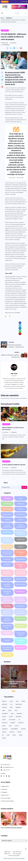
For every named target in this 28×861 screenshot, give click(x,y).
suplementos (5, 728)
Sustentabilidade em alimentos (7, 648)
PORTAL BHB (7, 633)
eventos (10, 710)
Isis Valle (7, 559)
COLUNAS (7, 519)
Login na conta (6, 770)
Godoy (12, 713)
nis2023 (4, 719)
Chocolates (20, 514)
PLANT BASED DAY (7, 626)
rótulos (10, 725)
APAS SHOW (7, 503)
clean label (4, 707)
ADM (21, 498)
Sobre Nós (4, 789)
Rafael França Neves (21, 634)
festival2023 (5, 713)
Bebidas (20, 503)
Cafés (20, 509)
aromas (11, 701)
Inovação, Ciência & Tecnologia (7, 553)
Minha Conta (5, 795)
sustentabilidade (14, 728)
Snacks (7, 640)
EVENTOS (20, 539)
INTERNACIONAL (21, 553)
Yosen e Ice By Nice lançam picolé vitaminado (14, 682)
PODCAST (20, 625)
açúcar (17, 701)
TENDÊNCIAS (9, 18)
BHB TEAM (6, 432)
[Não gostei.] (9, 316)
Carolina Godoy (7, 514)
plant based (20, 722)
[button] (13, 691)
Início (2, 18)
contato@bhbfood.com (8, 767)
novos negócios (12, 719)
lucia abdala (7, 579)
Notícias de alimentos (7, 612)
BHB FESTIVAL (7, 509)
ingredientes (19, 713)
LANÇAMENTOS (21, 565)
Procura (24, 487)
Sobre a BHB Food (17, 851)
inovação (4, 716)
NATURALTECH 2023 (7, 592)
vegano (14, 735)
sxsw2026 (23, 728)
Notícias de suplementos (21, 612)
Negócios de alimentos (7, 599)
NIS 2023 (7, 606)
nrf (19, 719)
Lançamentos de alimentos (7, 572)
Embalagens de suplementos (7, 540)
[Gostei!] (5, 316)
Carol (11, 704)
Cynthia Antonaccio (7, 526)
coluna (11, 707)
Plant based (20, 618)
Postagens (4, 792)
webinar (20, 735)
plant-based (4, 722)
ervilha (3, 710)
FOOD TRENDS (7, 546)
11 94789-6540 (6, 764)
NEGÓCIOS (21, 591)
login (12, 398)
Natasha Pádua (21, 584)
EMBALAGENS (7, 532)
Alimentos (4, 701)
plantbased (12, 722)
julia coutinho (18, 716)
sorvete (16, 725)
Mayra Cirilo (20, 579)
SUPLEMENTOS (21, 641)
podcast (4, 725)
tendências (11, 731)
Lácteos (7, 564)
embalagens (18, 707)
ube (3, 735)
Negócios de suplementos (20, 599)
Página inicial (5, 786)
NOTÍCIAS (20, 606)
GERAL (20, 546)
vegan (8, 735)
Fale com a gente (6, 798)
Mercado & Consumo (7, 585)
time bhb (19, 731)
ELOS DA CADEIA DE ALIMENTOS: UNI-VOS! (13, 464)
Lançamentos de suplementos (21, 572)
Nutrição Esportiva (7, 619)
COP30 (20, 519)
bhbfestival (4, 704)
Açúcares (7, 498)
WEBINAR (7, 654)
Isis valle (11, 716)
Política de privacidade (8, 801)
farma (16, 710)
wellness (4, 738)
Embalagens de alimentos (21, 533)
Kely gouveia (20, 559)
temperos (4, 731)
